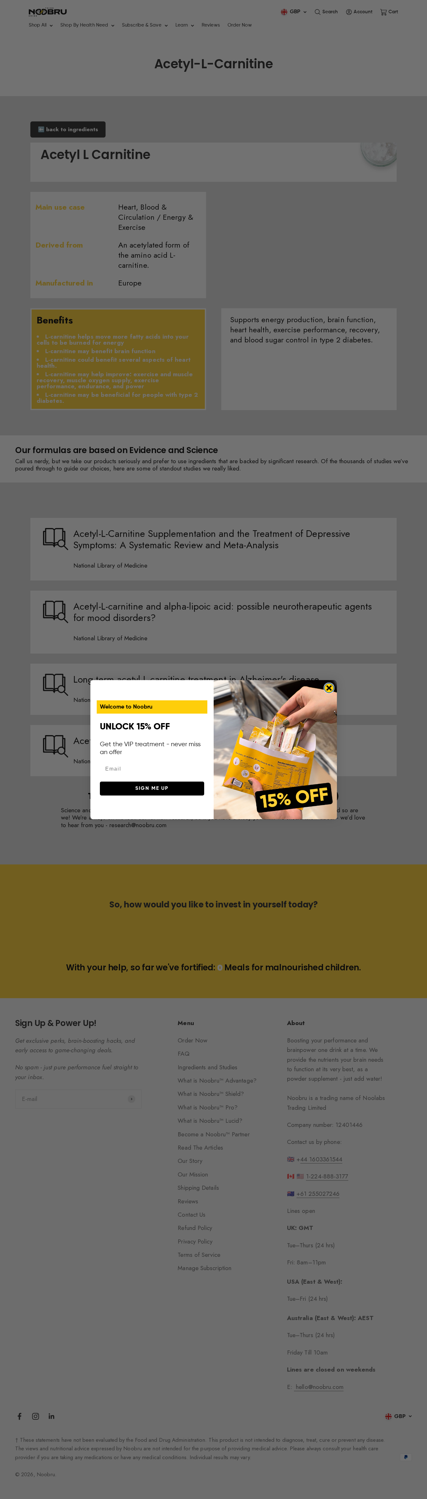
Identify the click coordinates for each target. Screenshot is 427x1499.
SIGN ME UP (151, 788)
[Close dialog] (329, 688)
